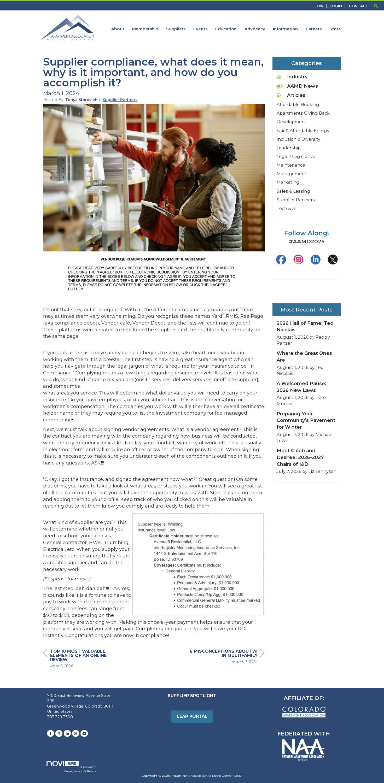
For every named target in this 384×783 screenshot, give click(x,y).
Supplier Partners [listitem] (296, 199)
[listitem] (322, 5)
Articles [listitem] (296, 95)
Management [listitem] (291, 173)
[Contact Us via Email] (84, 733)
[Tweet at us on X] (58, 733)
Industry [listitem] (297, 77)
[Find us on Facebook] (50, 733)
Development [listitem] (291, 121)
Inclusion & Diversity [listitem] (298, 139)
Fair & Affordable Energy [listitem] (303, 130)
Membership (145, 28)
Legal (238, 776)
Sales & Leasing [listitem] (293, 191)
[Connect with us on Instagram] (75, 733)
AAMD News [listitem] (302, 86)
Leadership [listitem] (289, 147)
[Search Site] (377, 5)
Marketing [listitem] (288, 182)
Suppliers (175, 28)
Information (285, 28)
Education (226, 28)
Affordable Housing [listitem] (298, 104)
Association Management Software (79, 769)
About (117, 28)
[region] (225, 657)
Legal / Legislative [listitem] (296, 156)
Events (200, 28)
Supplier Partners (120, 99)
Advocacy (255, 28)
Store (335, 28)
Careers (314, 28)
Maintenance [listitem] (291, 165)
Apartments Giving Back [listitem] (303, 113)
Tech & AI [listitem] (286, 208)
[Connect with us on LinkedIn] (67, 733)
